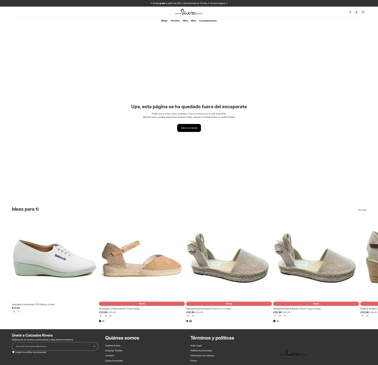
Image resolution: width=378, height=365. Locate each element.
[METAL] (103, 321)
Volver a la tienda (189, 128)
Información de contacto (202, 355)
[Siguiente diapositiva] (363, 269)
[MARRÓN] (100, 321)
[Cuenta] (356, 12)
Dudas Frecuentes (114, 360)
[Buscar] (350, 12)
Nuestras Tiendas (113, 350)
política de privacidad (35, 352)
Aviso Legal (196, 345)
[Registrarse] (94, 346)
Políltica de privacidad (201, 350)
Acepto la (30, 352)
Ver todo (362, 210)
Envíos (193, 360)
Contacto (109, 355)
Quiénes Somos (112, 345)
